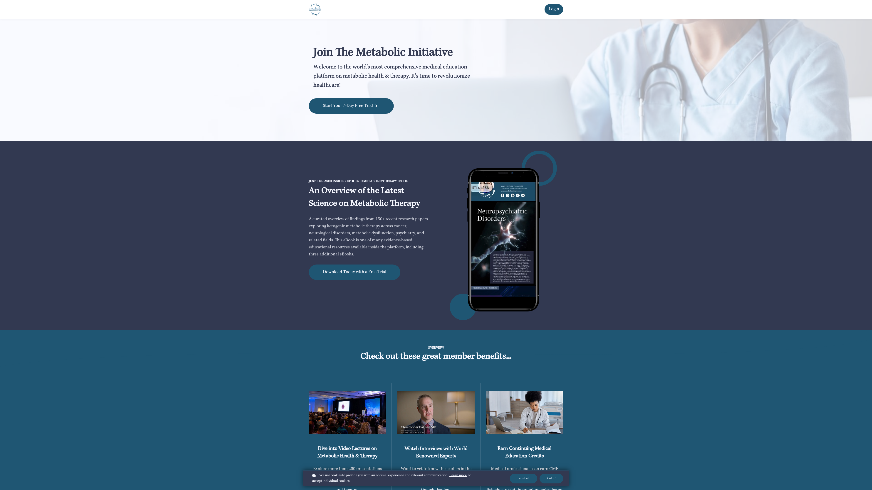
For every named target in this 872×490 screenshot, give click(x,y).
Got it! (551, 478)
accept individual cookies (330, 481)
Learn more (458, 475)
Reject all (524, 478)
